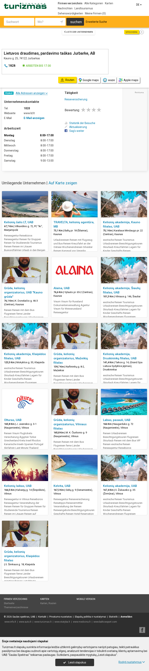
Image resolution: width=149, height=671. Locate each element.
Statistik (113, 616)
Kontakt (42, 616)
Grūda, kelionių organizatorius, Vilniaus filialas (70, 424)
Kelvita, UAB (62, 486)
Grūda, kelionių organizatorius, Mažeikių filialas (71, 358)
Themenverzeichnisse (16, 607)
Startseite (9, 603)
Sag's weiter (76, 130)
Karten (109, 3)
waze (111, 80)
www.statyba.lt (62, 621)
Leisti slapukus (77, 662)
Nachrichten (65, 8)
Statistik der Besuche (82, 123)
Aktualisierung (78, 127)
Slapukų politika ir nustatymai (90, 616)
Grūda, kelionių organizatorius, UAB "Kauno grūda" (23, 292)
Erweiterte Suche (96, 21)
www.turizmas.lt (43, 621)
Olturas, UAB (13, 420)
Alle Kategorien (93, 3)
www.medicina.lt (82, 621)
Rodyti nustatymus (130, 662)
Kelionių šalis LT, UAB (18, 222)
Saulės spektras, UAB (23, 616)
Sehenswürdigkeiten (70, 13)
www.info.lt (10, 621)
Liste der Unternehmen (79, 32)
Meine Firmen (95, 13)
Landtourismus (83, 8)
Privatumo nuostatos (60, 616)
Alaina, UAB (62, 288)
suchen (76, 22)
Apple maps (131, 80)
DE (138, 4)
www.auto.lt (25, 621)
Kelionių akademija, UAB (120, 486)
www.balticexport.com (105, 621)
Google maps (91, 80)
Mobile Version (86, 599)
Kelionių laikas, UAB (18, 486)
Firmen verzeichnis (70, 3)
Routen (52, 603)
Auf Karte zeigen (63, 183)
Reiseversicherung (76, 99)
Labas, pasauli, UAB (116, 420)
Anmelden (126, 616)
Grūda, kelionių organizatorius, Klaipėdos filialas (22, 556)
